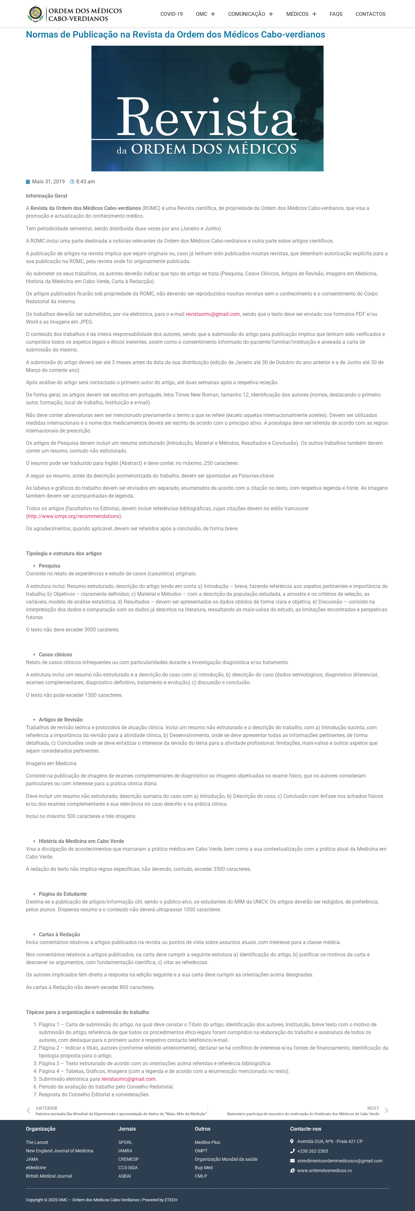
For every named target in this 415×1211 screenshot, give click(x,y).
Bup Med (204, 1167)
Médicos (297, 14)
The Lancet (37, 1142)
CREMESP (128, 1159)
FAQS (336, 14)
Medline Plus (207, 1142)
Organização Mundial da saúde (226, 1159)
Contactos (371, 14)
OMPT (201, 1150)
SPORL (125, 1142)
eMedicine (36, 1167)
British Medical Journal (49, 1176)
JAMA (32, 1159)
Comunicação (246, 14)
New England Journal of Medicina (59, 1150)
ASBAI (124, 1176)
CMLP (201, 1176)
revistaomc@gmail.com (213, 314)
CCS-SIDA (128, 1167)
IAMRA (125, 1150)
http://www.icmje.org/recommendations (73, 516)
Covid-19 (171, 14)
